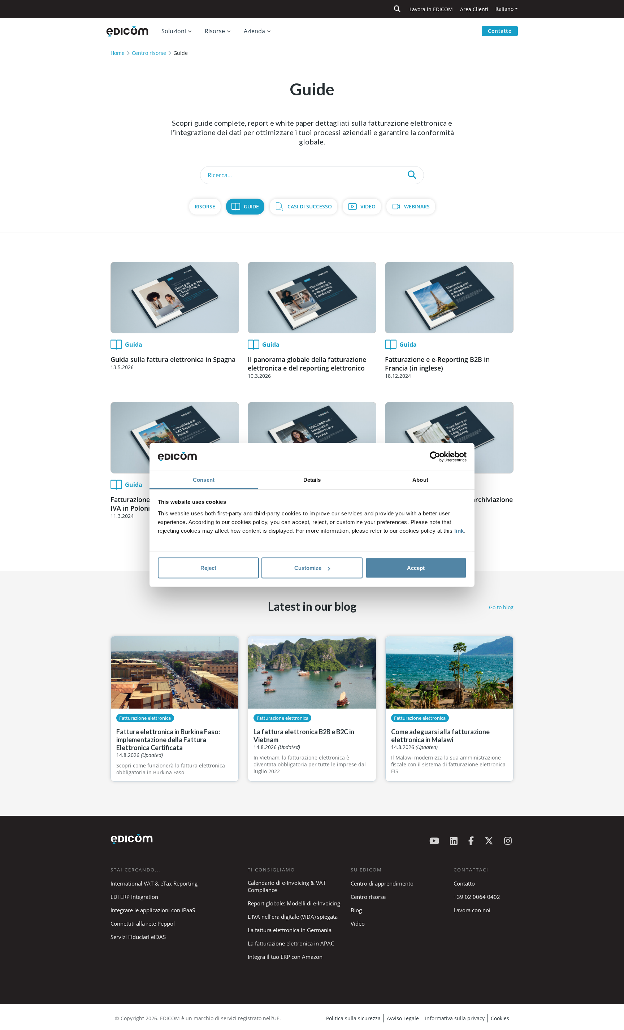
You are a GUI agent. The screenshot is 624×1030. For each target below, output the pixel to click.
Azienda (254, 31)
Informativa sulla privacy (455, 1018)
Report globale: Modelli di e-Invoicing (294, 903)
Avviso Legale (403, 1018)
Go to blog (501, 607)
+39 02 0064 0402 (477, 896)
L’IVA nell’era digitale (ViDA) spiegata (293, 916)
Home (117, 52)
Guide (251, 206)
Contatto (500, 30)
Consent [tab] (203, 479)
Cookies (500, 1018)
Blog (356, 910)
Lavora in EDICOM (431, 9)
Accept (416, 568)
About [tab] (420, 479)
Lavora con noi (472, 910)
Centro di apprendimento (382, 883)
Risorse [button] (215, 31)
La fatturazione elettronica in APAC (291, 943)
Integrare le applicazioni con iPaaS (152, 910)
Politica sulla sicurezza (353, 1018)
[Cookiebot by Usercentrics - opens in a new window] (435, 456)
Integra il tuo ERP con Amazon (285, 956)
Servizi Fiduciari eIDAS (138, 936)
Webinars (417, 206)
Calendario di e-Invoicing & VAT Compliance (287, 886)
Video (368, 206)
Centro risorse (149, 52)
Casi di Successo (309, 206)
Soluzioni (173, 31)
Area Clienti (474, 9)
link (459, 530)
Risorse (205, 206)
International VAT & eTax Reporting (154, 883)
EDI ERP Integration (134, 896)
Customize (307, 568)
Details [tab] (312, 479)
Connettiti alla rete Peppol (142, 923)
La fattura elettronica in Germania (290, 930)
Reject (208, 568)
